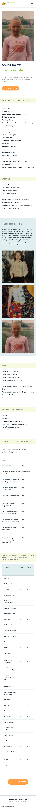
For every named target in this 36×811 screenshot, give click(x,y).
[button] (10, 88)
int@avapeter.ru (8, 806)
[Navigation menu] (32, 3)
